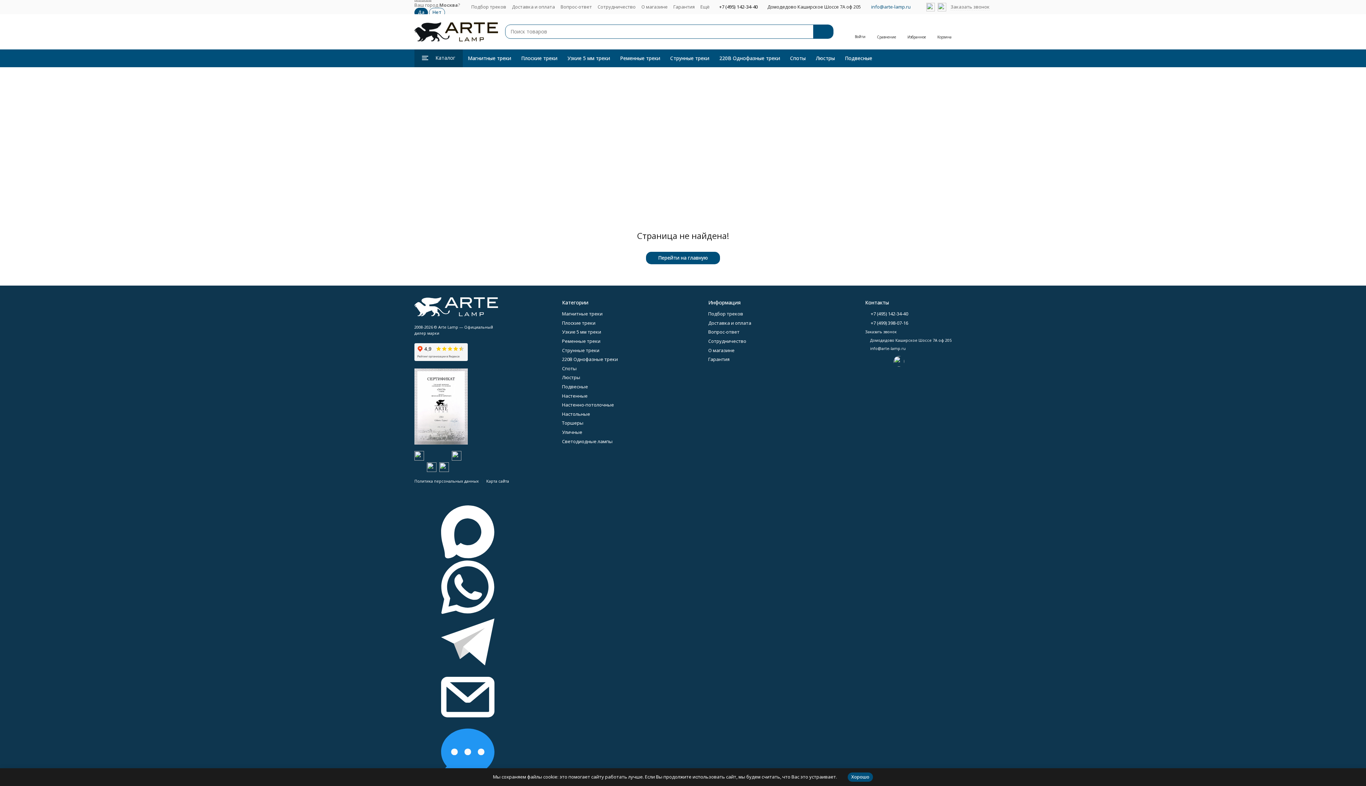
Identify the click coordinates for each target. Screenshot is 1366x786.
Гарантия (684, 7)
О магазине (654, 7)
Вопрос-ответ (576, 7)
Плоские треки (539, 58)
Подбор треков (488, 7)
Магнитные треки (489, 58)
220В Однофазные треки (749, 58)
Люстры (825, 58)
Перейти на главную (683, 257)
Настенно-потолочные (588, 405)
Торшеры (572, 423)
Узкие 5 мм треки (588, 58)
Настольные (576, 414)
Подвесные (858, 58)
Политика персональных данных (446, 481)
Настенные (575, 396)
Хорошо (860, 777)
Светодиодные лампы (587, 441)
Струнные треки (689, 58)
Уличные (572, 432)
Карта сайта (497, 481)
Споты (798, 58)
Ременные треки (640, 58)
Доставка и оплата (533, 7)
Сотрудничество (617, 7)
